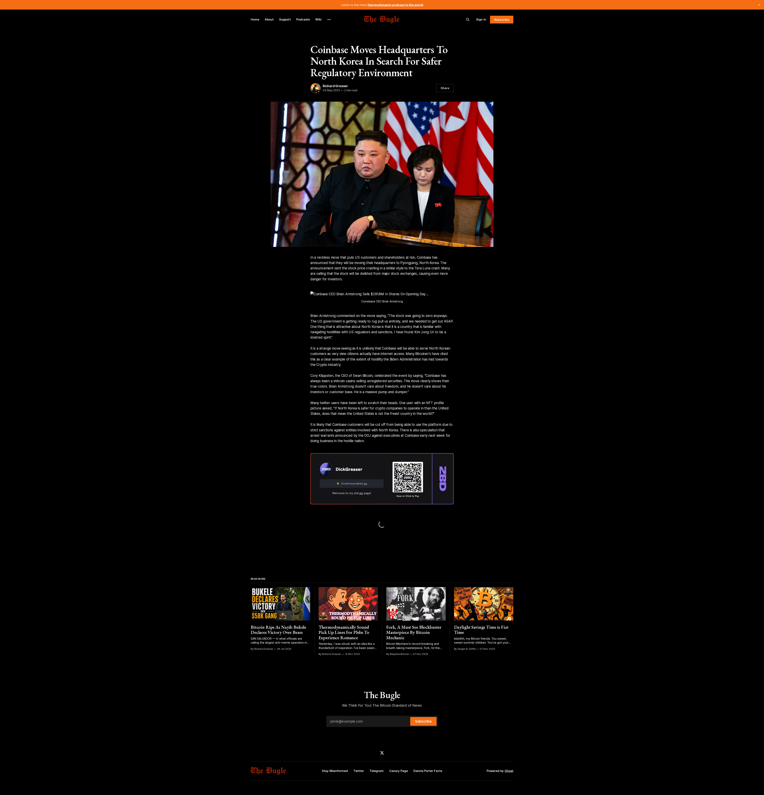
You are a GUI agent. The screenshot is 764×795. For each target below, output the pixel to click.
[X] (382, 753)
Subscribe (501, 19)
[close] (759, 5)
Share (445, 88)
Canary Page (398, 771)
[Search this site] (468, 19)
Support (285, 19)
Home (255, 19)
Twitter (358, 771)
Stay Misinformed (335, 771)
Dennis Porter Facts (427, 771)
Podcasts (303, 19)
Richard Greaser (335, 86)
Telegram (376, 771)
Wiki (318, 19)
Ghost (509, 771)
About (269, 19)
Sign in (481, 19)
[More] (329, 19)
